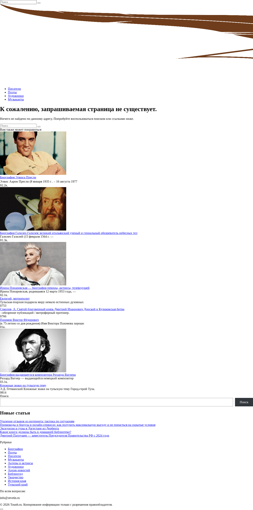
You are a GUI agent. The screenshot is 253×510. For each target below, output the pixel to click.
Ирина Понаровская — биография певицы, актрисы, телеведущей (45, 288)
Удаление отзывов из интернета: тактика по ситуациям (37, 421)
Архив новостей (19, 470)
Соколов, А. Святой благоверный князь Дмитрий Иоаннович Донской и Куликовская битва (62, 309)
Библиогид (15, 473)
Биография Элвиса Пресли (18, 177)
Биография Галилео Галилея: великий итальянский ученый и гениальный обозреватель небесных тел (68, 233)
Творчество (15, 477)
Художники (16, 96)
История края (17, 481)
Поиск (4, 396)
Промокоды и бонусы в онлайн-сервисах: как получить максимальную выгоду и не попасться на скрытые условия (77, 425)
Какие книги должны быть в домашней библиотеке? (35, 432)
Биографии (15, 449)
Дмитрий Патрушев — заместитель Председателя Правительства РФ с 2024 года (54, 435)
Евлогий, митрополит (15, 298)
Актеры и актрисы (20, 463)
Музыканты (16, 99)
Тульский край (18, 484)
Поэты (12, 92)
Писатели (14, 88)
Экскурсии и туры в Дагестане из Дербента (29, 428)
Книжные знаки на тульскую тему (23, 385)
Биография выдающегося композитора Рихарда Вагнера (38, 374)
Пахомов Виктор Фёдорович (19, 320)
